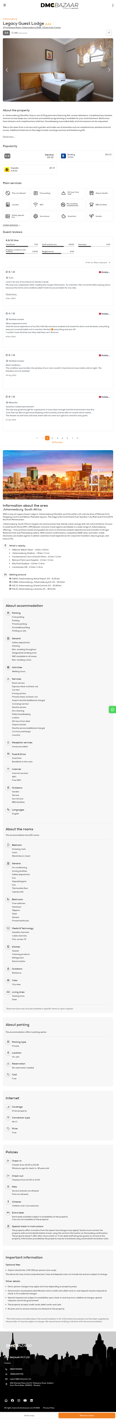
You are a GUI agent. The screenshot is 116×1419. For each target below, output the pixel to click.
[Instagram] (19, 1400)
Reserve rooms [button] (87, 1415)
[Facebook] (12, 1400)
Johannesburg (10, 19)
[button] (7, 70)
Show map (29, 1415)
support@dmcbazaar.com (20, 1379)
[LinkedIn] (31, 1400)
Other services (10, 225)
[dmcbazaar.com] (18, 1346)
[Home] (6, 1400)
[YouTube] (25, 1400)
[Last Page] (77, 438)
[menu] (113, 5)
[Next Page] (72, 438)
